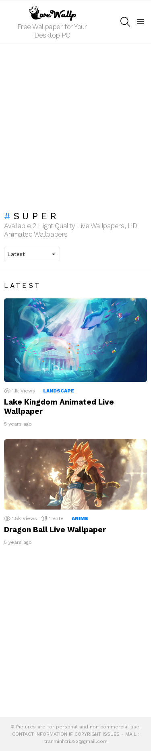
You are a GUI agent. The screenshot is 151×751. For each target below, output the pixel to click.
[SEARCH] (125, 22)
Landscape (58, 391)
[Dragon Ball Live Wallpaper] (75, 474)
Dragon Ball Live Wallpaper (55, 529)
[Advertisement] (75, 123)
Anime (80, 518)
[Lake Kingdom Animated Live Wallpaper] (75, 340)
